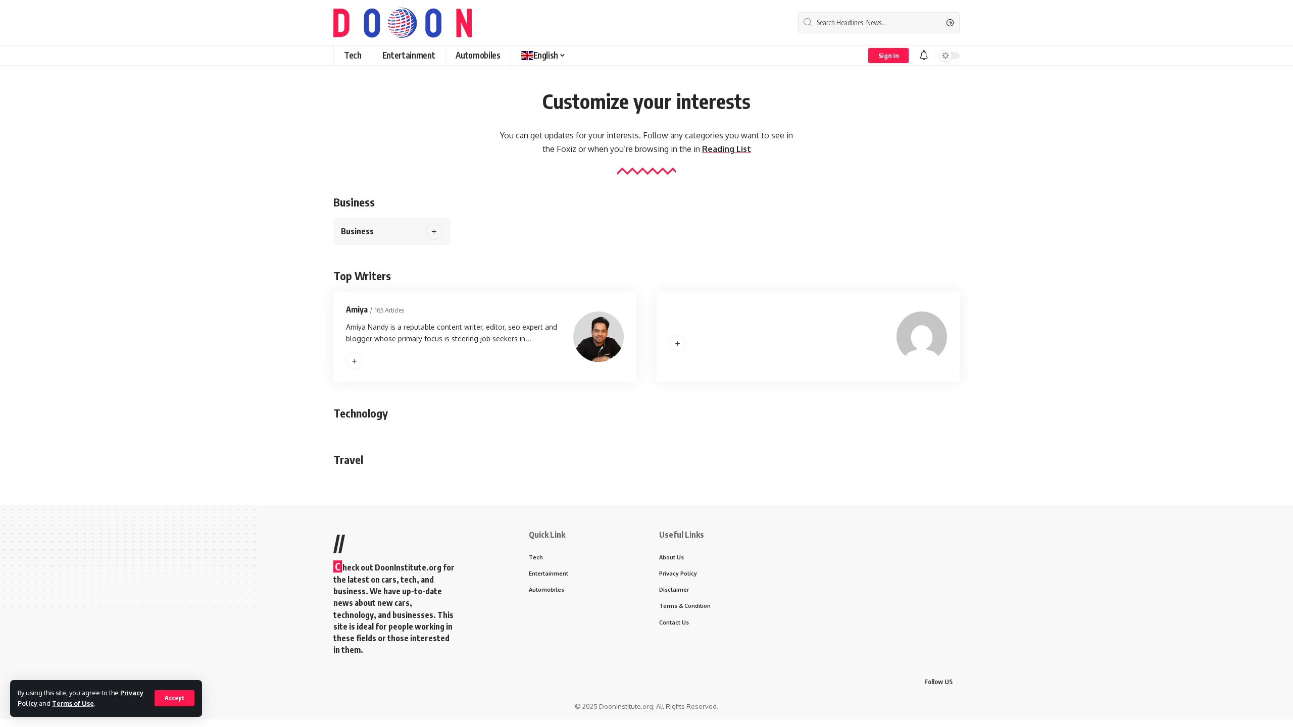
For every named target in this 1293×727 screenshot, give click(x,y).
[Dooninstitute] (402, 23)
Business (357, 231)
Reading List (726, 149)
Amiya (357, 309)
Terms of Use (73, 703)
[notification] (924, 55)
